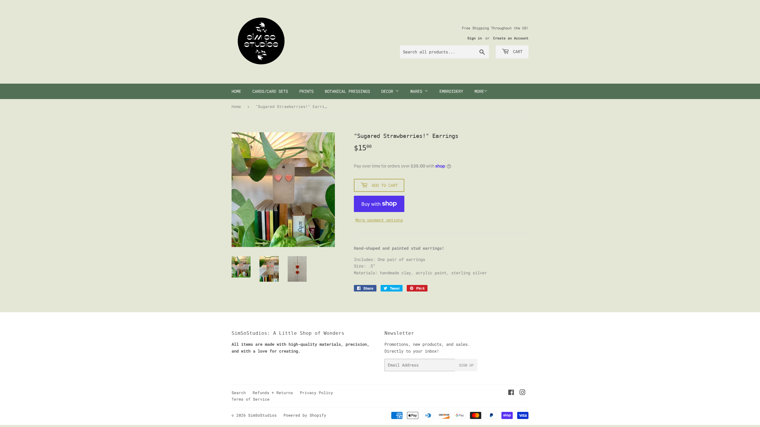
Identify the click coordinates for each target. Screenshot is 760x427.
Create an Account (510, 38)
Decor (388, 91)
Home (236, 91)
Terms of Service (251, 399)
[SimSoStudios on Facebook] (511, 393)
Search (239, 392)
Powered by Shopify (305, 415)
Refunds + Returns (273, 392)
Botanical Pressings (347, 91)
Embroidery (451, 91)
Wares (417, 91)
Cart (516, 51)
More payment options (379, 220)
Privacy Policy (316, 392)
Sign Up (466, 365)
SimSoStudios (262, 415)
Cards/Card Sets (270, 91)
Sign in (474, 38)
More (479, 91)
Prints (306, 91)
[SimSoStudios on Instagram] (522, 393)
